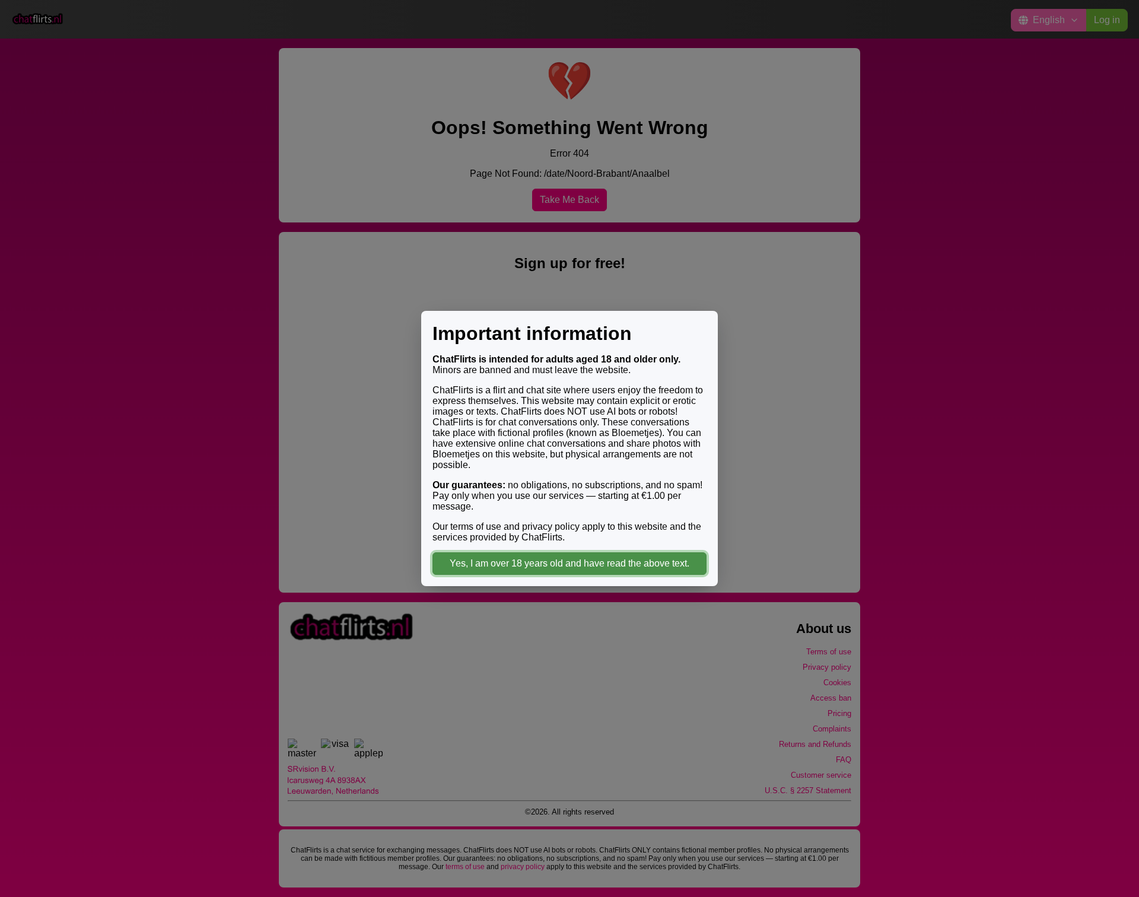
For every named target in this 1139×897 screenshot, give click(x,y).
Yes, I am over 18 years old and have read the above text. (569, 563)
